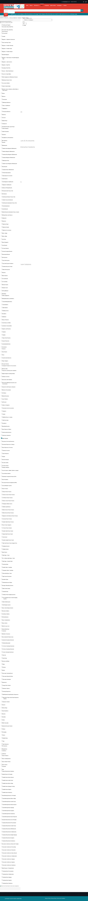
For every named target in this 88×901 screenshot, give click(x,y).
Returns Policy (47, 898)
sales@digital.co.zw (66, 1)
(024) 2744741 (74, 1)
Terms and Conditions (61, 898)
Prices (2, 888)
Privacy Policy (53, 898)
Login (86, 1)
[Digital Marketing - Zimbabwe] (14, 4)
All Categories (4, 20)
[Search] (82, 10)
